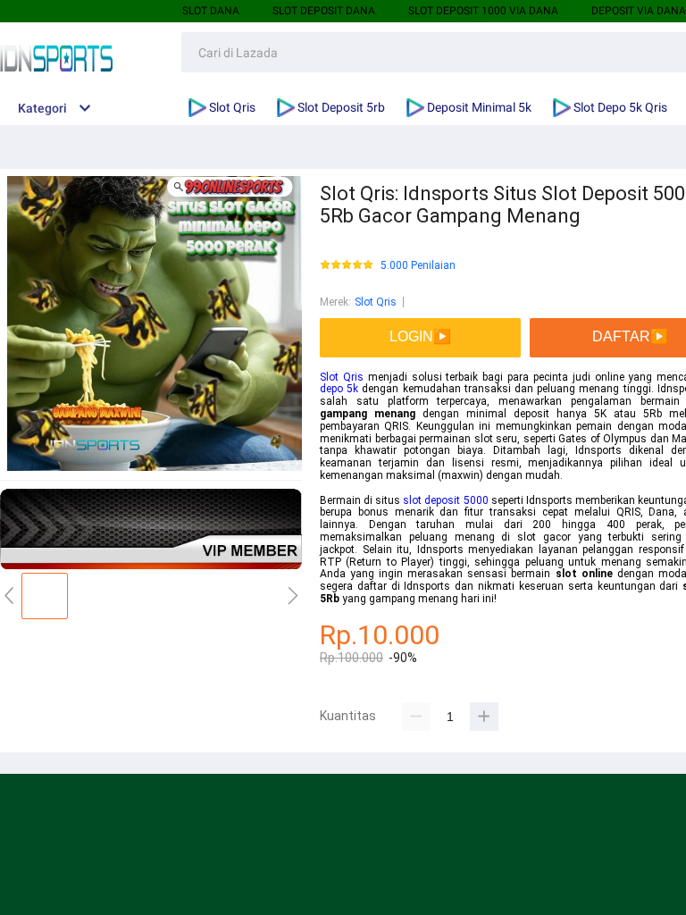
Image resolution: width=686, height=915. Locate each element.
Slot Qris (376, 302)
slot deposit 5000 (445, 500)
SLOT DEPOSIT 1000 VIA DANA (483, 10)
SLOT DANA (210, 10)
